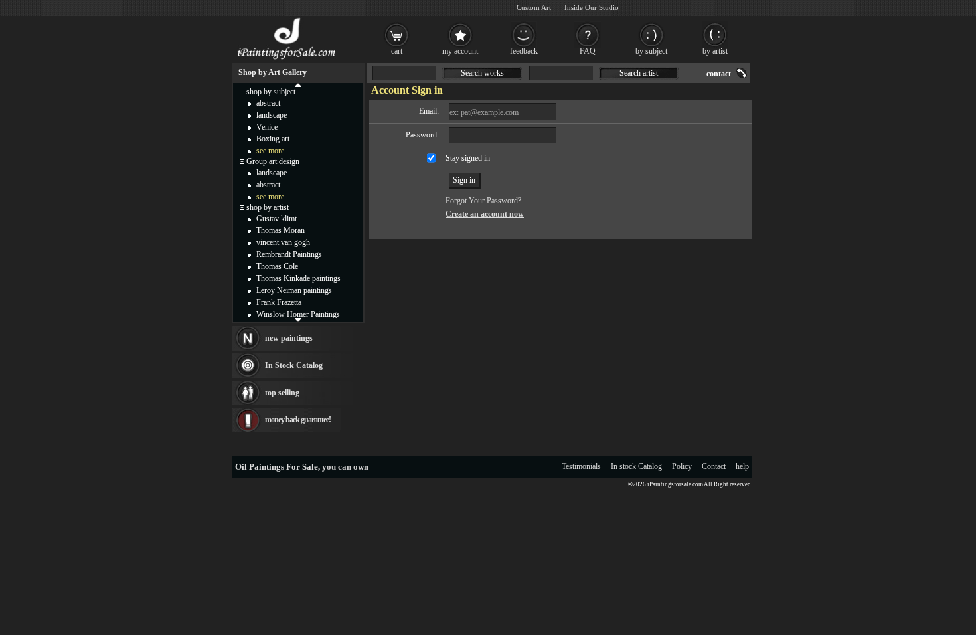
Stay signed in (468, 158)
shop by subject (270, 91)
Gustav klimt (276, 218)
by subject (651, 51)
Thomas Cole (277, 266)
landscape (271, 115)
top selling (282, 392)
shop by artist (267, 207)
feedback (524, 51)
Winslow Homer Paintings (298, 314)
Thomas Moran (280, 230)
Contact (714, 466)
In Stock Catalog (294, 365)
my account (460, 51)
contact (718, 73)
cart (396, 51)
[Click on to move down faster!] (298, 319)
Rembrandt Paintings (289, 254)
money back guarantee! (298, 419)
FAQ (588, 51)
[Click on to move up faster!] (298, 84)
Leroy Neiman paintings (294, 290)
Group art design (272, 161)
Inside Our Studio (591, 7)
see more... (273, 150)
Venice (267, 127)
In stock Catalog (636, 466)
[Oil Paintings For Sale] (287, 59)
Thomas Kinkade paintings (298, 278)
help (742, 466)
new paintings (289, 338)
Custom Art (534, 7)
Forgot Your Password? (483, 200)
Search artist (638, 73)
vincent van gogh (283, 242)
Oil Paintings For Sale (276, 467)
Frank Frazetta (278, 302)
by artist (715, 51)
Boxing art (272, 138)
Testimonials (581, 466)
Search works (482, 73)
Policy (682, 466)
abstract (268, 103)
